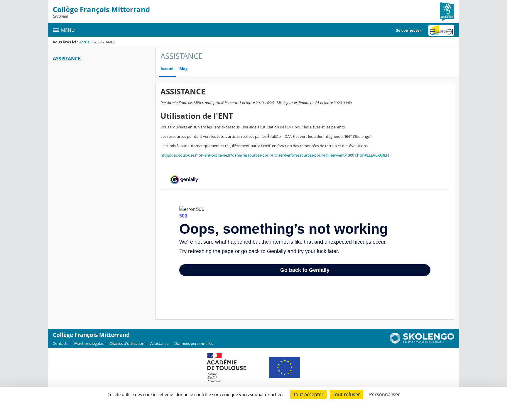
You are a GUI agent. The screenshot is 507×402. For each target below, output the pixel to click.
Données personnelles (193, 343)
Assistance (159, 343)
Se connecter (408, 30)
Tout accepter (308, 394)
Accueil (85, 42)
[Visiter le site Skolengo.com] (422, 342)
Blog (183, 68)
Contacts (60, 343)
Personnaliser (384, 394)
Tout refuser (346, 394)
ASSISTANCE (66, 58)
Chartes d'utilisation (126, 343)
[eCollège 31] (441, 30)
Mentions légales (89, 343)
